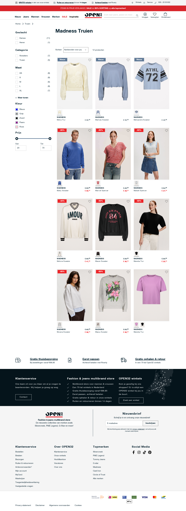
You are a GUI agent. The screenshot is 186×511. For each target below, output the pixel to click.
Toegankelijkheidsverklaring (27, 482)
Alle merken (98, 479)
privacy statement (138, 429)
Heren (22, 43)
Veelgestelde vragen (24, 486)
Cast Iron (97, 471)
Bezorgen (19, 460)
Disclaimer (40, 505)
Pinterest (150, 453)
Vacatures (58, 463)
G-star (95, 463)
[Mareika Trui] (142, 324)
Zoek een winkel (131, 400)
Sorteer (58, 50)
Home (18, 24)
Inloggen (145, 16)
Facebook (134, 453)
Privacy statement (23, 505)
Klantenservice (60, 452)
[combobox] (121, 15)
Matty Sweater (63, 191)
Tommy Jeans (99, 460)
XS (20, 73)
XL (20, 91)
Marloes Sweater (102, 120)
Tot (41, 144)
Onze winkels (60, 456)
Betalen (18, 456)
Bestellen (19, 452)
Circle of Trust (99, 475)
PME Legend (98, 456)
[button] (89, 60)
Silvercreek (98, 452)
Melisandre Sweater (142, 120)
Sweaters (23, 56)
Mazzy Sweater (101, 332)
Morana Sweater (63, 332)
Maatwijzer (20, 479)
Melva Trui (61, 120)
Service (150, 2)
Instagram (139, 453)
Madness (97, 467)
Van (17, 144)
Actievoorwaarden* (23, 467)
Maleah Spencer (140, 191)
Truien (27, 24)
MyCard (18, 475)
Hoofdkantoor (60, 460)
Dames (22, 38)
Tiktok (145, 453)
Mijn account (21, 471)
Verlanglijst (155, 16)
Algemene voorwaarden (59, 505)
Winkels (138, 2)
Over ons (58, 467)
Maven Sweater (101, 261)
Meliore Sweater (63, 261)
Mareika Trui (139, 261)
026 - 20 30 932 (164, 2)
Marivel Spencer (101, 191)
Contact (23, 397)
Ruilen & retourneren (24, 463)
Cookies (78, 505)
